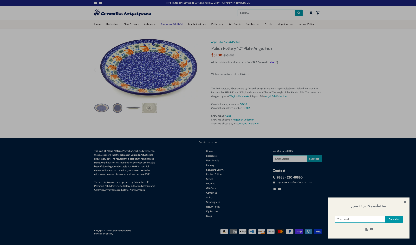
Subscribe (394, 219)
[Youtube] (371, 229)
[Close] (405, 202)
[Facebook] (366, 229)
